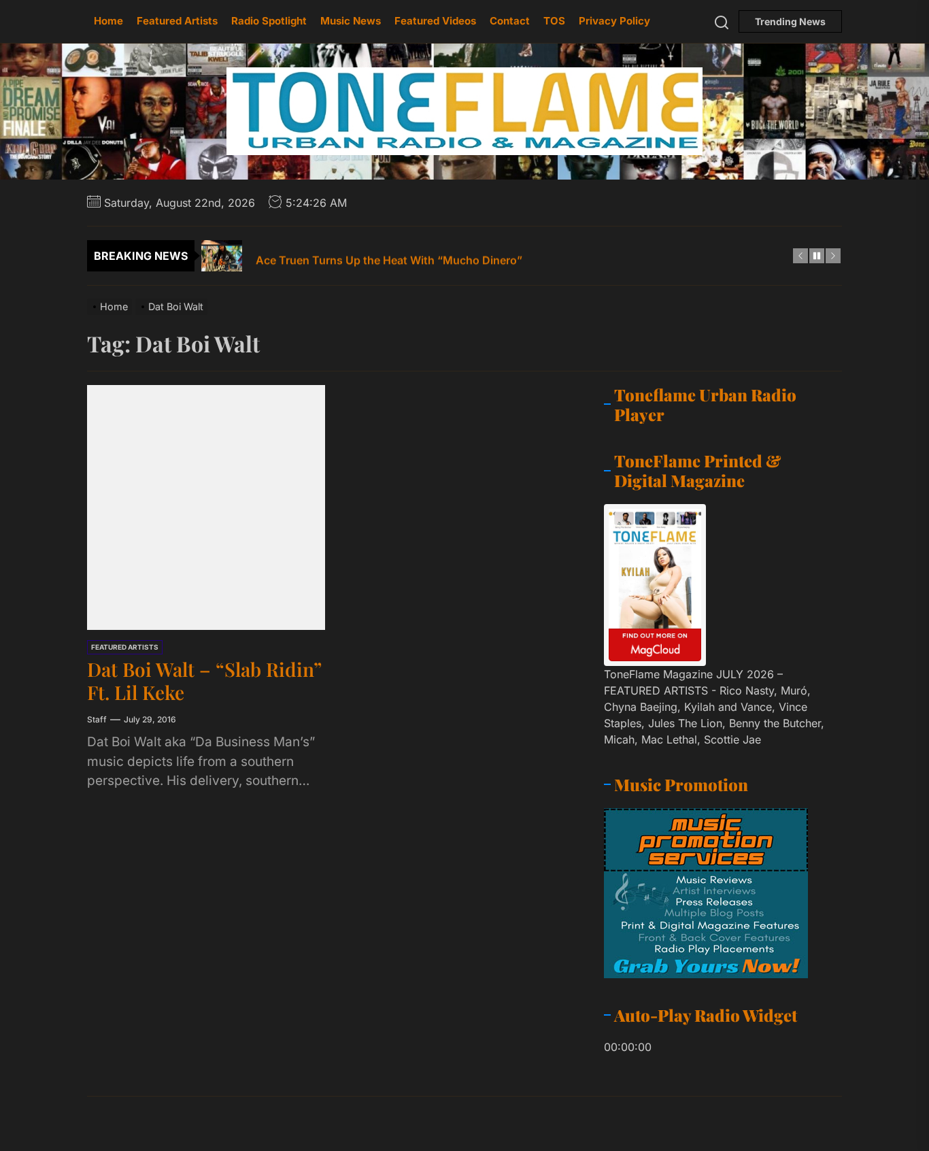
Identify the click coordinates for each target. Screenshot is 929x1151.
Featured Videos (435, 20)
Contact (510, 20)
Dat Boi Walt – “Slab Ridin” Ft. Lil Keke (204, 680)
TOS (554, 20)
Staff (97, 719)
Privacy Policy (614, 20)
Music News (350, 20)
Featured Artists (177, 20)
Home (108, 20)
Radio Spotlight (269, 20)
